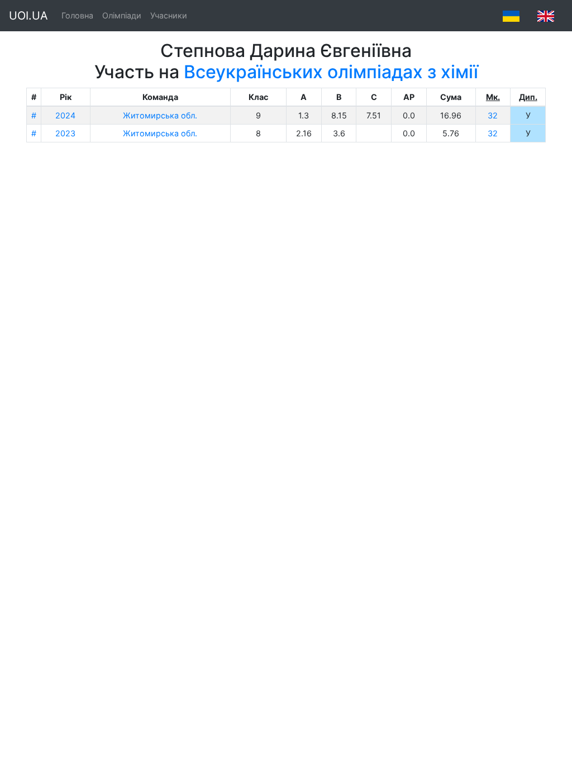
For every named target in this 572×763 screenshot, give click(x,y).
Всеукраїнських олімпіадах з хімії (331, 72)
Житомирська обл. (160, 115)
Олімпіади (121, 15)
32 (493, 115)
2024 (65, 115)
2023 (65, 133)
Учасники (168, 15)
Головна (77, 15)
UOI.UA (28, 15)
